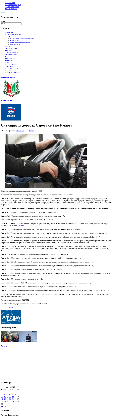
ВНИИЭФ (9, 32)
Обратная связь (11, 9)
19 (7, 399)
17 (2, 399)
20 (10, 399)
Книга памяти (10, 64)
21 (13, 399)
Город (7, 46)
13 (10, 397)
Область (8, 50)
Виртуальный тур (12, 72)
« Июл (3, 406)
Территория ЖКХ (12, 48)
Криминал (9, 70)
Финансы (9, 60)
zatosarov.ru (20, 131)
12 (7, 397)
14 (13, 397)
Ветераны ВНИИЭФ (13, 34)
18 (5, 399)
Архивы (4, 415)
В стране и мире (11, 68)
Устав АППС (15, 40)
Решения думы (11, 54)
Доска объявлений (12, 7)
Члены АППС (15, 44)
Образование (10, 58)
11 (5, 397)
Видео (4, 346)
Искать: (4, 21)
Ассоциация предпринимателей (22, 38)
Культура (8, 62)
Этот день (9, 66)
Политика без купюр (13, 5)
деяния (21, 226)
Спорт (7, 56)
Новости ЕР (6, 100)
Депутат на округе (12, 52)
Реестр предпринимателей (20, 42)
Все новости (10, 3)
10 (2, 397)
